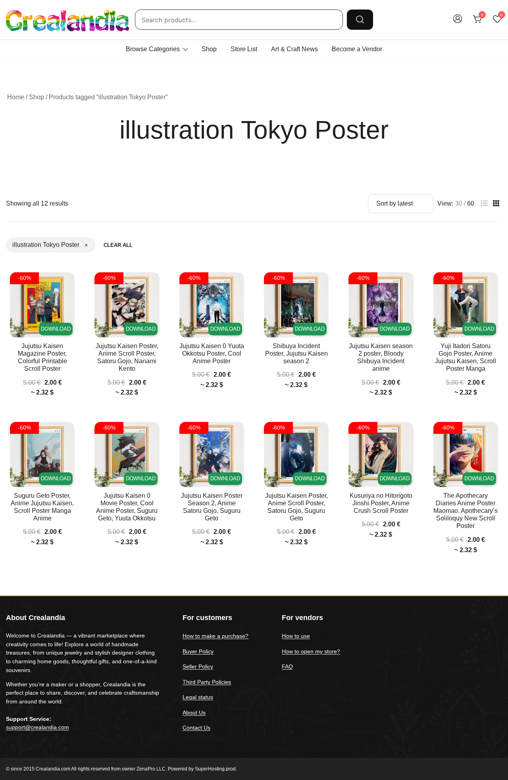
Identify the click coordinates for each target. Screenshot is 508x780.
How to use (296, 636)
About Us (194, 712)
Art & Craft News (294, 49)
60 (470, 203)
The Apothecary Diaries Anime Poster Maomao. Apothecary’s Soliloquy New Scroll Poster (465, 511)
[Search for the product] (360, 19)
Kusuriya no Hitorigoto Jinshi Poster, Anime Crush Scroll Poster (381, 503)
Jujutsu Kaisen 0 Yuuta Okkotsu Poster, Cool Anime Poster (211, 353)
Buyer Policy (198, 651)
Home (15, 97)
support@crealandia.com (37, 727)
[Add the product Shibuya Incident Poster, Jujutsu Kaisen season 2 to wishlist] (322, 285)
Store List (244, 49)
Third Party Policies (207, 682)
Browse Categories (153, 49)
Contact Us (196, 727)
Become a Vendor (357, 49)
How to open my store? (311, 651)
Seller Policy (198, 666)
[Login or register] (457, 22)
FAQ (287, 666)
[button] (484, 203)
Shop (209, 49)
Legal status (198, 697)
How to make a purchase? (215, 636)
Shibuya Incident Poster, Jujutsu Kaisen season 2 (296, 353)
